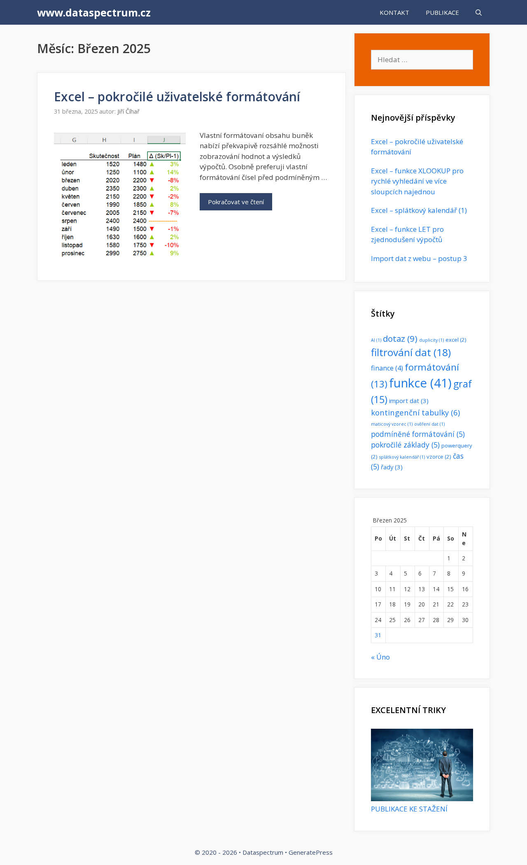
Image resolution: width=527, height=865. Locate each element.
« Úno (380, 657)
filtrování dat (411, 352)
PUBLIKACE (442, 12)
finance (387, 368)
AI (376, 340)
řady (392, 467)
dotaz (400, 338)
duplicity (431, 340)
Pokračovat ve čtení (236, 202)
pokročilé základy (405, 445)
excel (455, 339)
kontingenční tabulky (415, 412)
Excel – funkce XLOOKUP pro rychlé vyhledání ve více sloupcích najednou (417, 181)
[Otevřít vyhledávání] (478, 12)
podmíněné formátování (418, 434)
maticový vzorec (392, 424)
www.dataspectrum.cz (94, 12)
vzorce (439, 456)
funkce (420, 383)
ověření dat (429, 424)
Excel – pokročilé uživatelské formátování (177, 96)
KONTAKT (394, 12)
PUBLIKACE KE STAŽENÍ (409, 809)
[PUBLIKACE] (422, 798)
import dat (409, 400)
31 (378, 635)
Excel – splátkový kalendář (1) (419, 210)
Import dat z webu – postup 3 (419, 258)
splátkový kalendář (402, 457)
